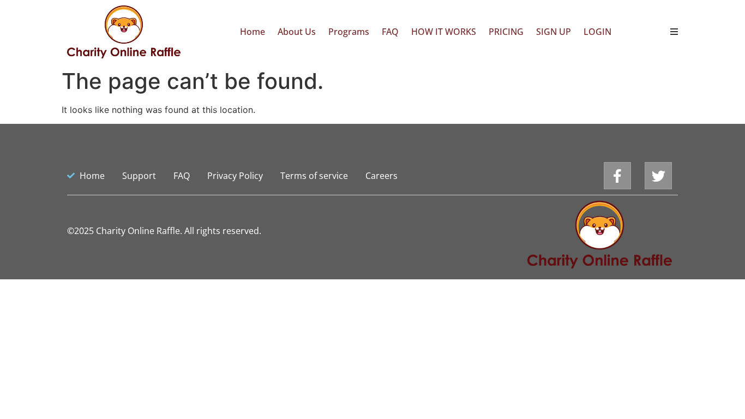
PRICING (506, 31)
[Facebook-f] (617, 175)
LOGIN (597, 31)
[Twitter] (658, 175)
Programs (348, 31)
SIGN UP (553, 31)
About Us (297, 31)
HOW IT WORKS (443, 31)
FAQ (390, 31)
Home (252, 31)
